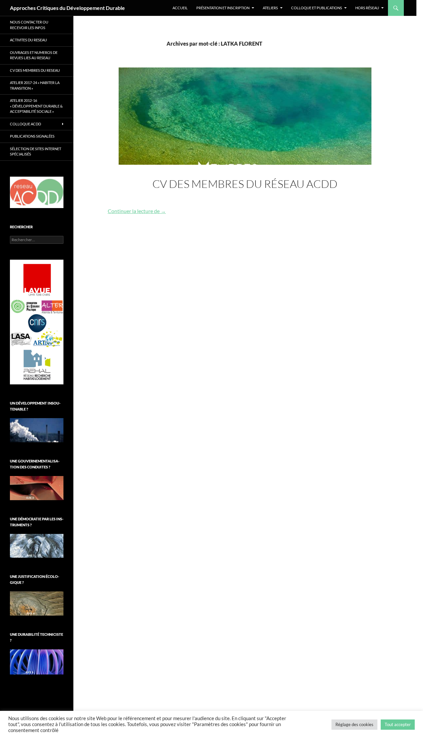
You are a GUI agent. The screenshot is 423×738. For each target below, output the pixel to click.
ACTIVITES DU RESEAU (28, 40)
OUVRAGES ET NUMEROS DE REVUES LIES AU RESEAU (34, 55)
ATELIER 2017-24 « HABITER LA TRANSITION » (34, 85)
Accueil (180, 8)
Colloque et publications (316, 8)
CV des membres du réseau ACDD (244, 184)
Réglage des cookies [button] (354, 724)
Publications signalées (32, 136)
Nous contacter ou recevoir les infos (29, 25)
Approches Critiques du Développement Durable (67, 8)
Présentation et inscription (223, 8)
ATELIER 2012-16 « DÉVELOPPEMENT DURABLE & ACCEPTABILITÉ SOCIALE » (36, 105)
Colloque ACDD (25, 124)
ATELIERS (270, 8)
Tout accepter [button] (398, 724)
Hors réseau (367, 8)
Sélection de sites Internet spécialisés (35, 151)
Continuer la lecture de (137, 211)
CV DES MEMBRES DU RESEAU (35, 70)
